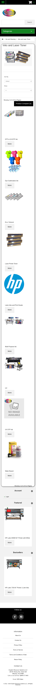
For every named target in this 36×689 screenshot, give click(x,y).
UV (6, 388)
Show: (5, 86)
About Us (18, 635)
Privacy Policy (18, 645)
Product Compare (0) (23, 104)
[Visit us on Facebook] (15, 617)
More (10, 144)
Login (7, 496)
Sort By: (6, 76)
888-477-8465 (24, 675)
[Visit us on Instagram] (21, 617)
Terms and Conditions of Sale (18, 654)
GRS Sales (20, 679)
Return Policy (18, 659)
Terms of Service (18, 650)
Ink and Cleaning (10, 39)
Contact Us (18, 640)
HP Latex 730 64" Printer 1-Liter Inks (17, 587)
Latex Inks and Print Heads (14, 305)
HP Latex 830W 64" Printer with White (17, 538)
